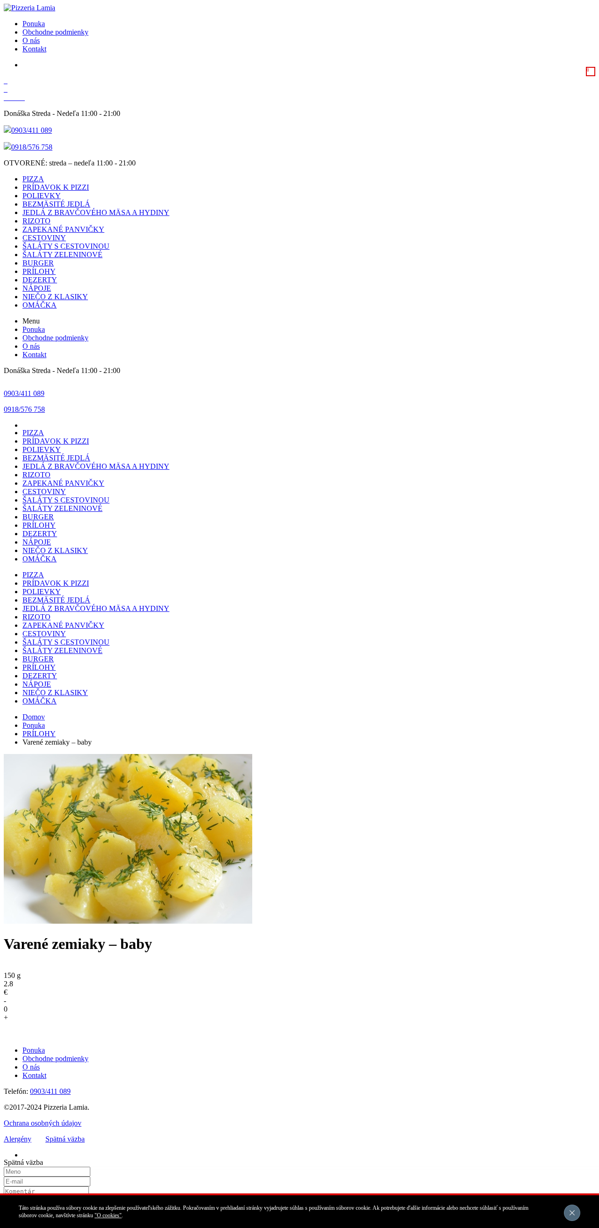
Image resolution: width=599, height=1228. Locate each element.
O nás (31, 40)
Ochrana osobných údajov (42, 1123)
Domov (33, 717)
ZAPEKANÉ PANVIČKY (63, 229)
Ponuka (33, 24)
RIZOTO (36, 221)
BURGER (38, 263)
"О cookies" (108, 1215)
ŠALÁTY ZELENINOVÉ (62, 255)
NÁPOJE (36, 288)
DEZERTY (39, 280)
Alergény (17, 1139)
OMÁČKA (39, 305)
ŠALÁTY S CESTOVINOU (66, 246)
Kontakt (34, 49)
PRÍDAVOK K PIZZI (55, 187)
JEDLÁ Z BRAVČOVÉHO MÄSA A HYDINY (95, 212)
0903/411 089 (31, 130)
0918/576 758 (31, 147)
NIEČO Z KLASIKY (55, 297)
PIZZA (33, 179)
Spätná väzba (65, 1139)
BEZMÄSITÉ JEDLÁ (56, 204)
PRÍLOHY (39, 271)
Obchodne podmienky (55, 32)
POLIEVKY (41, 196)
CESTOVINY (44, 238)
